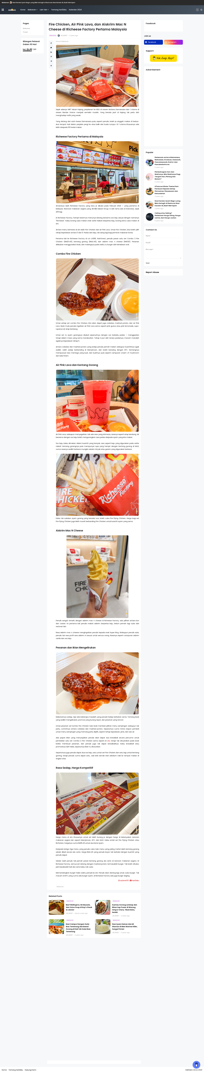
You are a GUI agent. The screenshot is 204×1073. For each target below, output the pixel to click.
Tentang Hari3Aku (59, 10)
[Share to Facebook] (51, 43)
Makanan (32, 10)
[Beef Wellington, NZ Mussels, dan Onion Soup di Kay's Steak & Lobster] (56, 907)
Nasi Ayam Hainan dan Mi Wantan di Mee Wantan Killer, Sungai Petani (125, 926)
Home (22, 10)
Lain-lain (43, 10)
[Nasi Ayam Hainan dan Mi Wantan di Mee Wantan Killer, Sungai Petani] (102, 926)
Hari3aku (135, 880)
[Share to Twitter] (51, 48)
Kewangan (6, 3)
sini (108, 741)
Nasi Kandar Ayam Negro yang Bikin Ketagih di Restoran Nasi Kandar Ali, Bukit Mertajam (167, 203)
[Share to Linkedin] (51, 52)
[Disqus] (94, 970)
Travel (25, 32)
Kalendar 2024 (75, 10)
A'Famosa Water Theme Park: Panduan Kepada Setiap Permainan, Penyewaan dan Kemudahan (167, 190)
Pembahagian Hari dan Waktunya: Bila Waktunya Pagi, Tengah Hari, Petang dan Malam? (168, 175)
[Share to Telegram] (51, 61)
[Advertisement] (163, 109)
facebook (152, 42)
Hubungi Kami (30, 1070)
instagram (172, 42)
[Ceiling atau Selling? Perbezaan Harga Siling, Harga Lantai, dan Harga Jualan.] (12, 2)
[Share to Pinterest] (51, 57)
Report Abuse (152, 272)
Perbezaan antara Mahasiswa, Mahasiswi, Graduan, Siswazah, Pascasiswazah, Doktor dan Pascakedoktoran (168, 161)
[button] (3, 10)
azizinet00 (124, 880)
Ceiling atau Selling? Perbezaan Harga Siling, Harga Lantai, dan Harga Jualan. (41, 3)
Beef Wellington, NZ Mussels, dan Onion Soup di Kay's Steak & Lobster (79, 907)
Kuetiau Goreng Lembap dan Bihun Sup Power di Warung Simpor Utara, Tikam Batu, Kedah (124, 908)
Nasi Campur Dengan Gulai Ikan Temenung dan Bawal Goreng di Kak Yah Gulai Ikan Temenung (78, 928)
